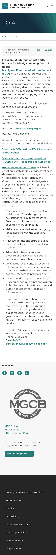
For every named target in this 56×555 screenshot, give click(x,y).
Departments (13, 548)
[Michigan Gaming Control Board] (4, 36)
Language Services (16, 532)
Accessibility (12, 516)
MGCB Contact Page (17, 433)
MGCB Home (12, 426)
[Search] (46, 5)
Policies (10, 508)
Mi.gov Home (13, 500)
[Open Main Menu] (52, 5)
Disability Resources (17, 524)
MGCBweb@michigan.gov (25, 128)
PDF (38, 50)
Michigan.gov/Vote (19, 453)
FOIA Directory (14, 540)
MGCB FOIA (12, 429)
